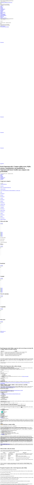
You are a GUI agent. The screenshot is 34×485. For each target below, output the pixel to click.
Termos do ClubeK (20, 390)
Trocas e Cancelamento (14, 390)
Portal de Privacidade (3, 399)
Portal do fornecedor (3, 393)
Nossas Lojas (4, 382)
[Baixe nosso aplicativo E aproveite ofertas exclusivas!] (13, 407)
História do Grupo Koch (9, 382)
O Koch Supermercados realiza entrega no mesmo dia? (8, 469)
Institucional (2, 395)
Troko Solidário (15, 382)
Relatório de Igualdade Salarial (22, 382)
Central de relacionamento (4, 397)
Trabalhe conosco (17, 393)
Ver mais (1, 223)
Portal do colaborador (12, 393)
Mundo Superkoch (3, 401)
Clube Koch (7, 393)
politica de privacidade (25, 376)
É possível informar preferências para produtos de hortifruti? (9, 482)
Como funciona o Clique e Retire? (6, 472)
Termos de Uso (9, 390)
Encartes (1, 382)
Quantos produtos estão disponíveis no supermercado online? (9, 479)
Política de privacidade (3, 390)
